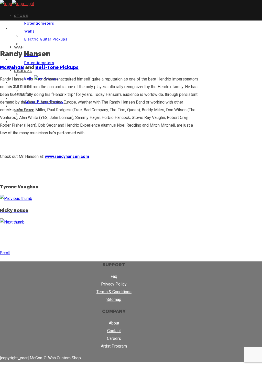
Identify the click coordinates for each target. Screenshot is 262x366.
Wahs (29, 31)
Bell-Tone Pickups (57, 67)
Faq (114, 276)
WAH (19, 47)
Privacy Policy (114, 284)
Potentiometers (39, 23)
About (114, 323)
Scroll (5, 252)
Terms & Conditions (114, 291)
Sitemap (113, 299)
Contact (114, 330)
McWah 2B (12, 67)
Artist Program (114, 346)
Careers (114, 338)
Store (21, 16)
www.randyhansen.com (67, 156)
